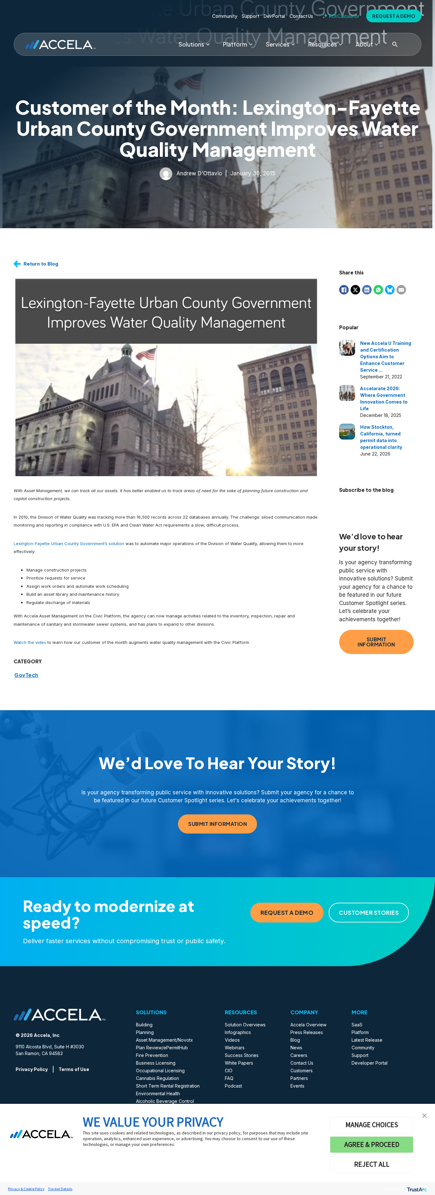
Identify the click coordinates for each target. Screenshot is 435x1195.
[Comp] (376, 44)
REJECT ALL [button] (371, 1164)
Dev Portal (274, 16)
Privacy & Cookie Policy (26, 1188)
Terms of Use (74, 1069)
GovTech (26, 675)
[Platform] (251, 44)
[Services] (293, 44)
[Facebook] (344, 290)
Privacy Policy (32, 1069)
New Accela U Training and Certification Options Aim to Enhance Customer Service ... (385, 356)
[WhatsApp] (378, 290)
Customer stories (369, 912)
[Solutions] (208, 44)
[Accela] (60, 44)
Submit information (376, 642)
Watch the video (30, 642)
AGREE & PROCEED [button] (371, 1144)
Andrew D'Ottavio (199, 173)
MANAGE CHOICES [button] (372, 1124)
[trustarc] (416, 1189)
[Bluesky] (390, 290)
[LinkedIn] (367, 290)
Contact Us (301, 16)
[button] (424, 1115)
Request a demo (393, 16)
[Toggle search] (395, 44)
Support (250, 16)
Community (224, 16)
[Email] (401, 290)
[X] (355, 290)
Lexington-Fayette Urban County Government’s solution (69, 543)
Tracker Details (60, 1188)
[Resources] (340, 44)
